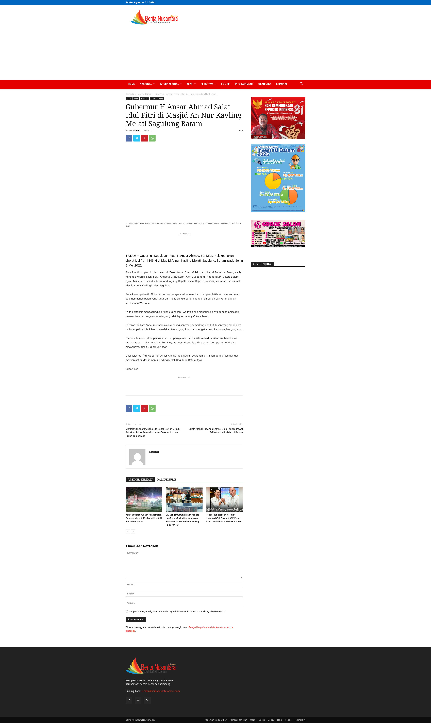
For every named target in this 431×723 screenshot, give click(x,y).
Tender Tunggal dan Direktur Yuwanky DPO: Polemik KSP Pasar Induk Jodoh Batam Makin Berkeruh (223, 518)
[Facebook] (129, 138)
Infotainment (244, 83)
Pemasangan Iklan (238, 719)
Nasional (146, 83)
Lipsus (262, 719)
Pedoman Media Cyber (216, 719)
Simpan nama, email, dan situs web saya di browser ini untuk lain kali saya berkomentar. (177, 611)
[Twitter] (136, 138)
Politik (225, 83)
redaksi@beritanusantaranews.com (161, 691)
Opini (252, 719)
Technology (299, 719)
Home (131, 83)
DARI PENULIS (166, 479)
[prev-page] (128, 532)
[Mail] (138, 700)
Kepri (190, 83)
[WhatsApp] (152, 138)
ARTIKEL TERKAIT (140, 479)
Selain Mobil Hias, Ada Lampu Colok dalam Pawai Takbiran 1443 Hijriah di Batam (216, 430)
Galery (271, 719)
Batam (148, 94)
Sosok (288, 719)
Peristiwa (207, 83)
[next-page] (133, 532)
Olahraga (264, 83)
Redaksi (137, 130)
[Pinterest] (144, 138)
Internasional (169, 83)
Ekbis (279, 719)
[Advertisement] (215, 54)
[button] (301, 84)
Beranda (130, 94)
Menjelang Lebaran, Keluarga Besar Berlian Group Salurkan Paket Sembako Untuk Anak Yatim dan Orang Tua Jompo (153, 432)
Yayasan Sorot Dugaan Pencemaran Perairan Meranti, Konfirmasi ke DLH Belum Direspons (144, 518)
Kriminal (282, 83)
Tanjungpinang (157, 99)
